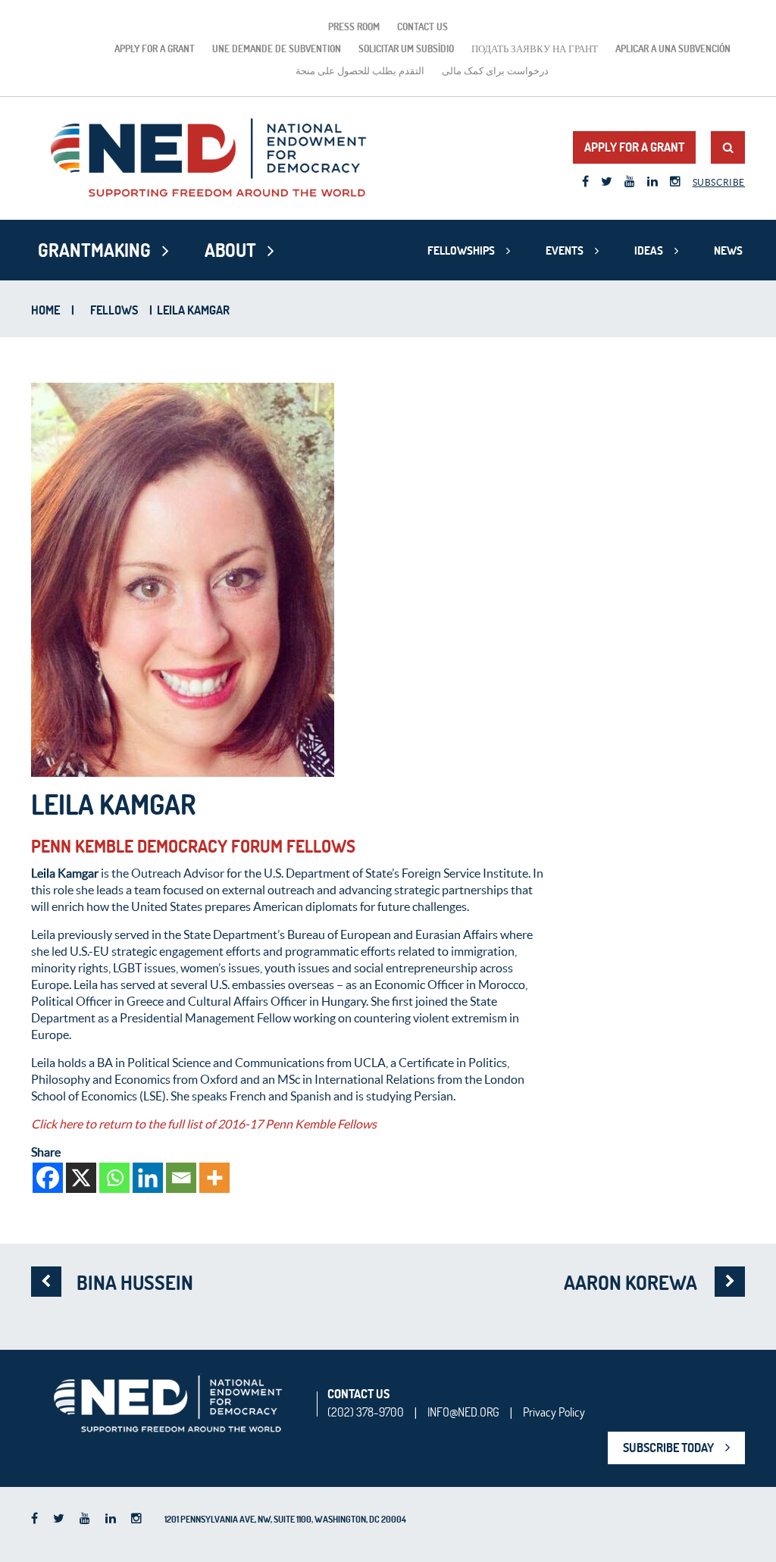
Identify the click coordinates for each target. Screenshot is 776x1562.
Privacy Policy (554, 1412)
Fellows (114, 310)
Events (565, 250)
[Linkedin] (148, 1178)
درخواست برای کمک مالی (495, 70)
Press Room (354, 26)
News (728, 250)
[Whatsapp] (114, 1178)
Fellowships (461, 250)
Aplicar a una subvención (673, 48)
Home (45, 310)
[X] (81, 1178)
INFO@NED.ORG (463, 1412)
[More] (214, 1178)
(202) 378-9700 (365, 1412)
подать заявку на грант (534, 48)
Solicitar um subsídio (406, 48)
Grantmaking (94, 250)
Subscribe (719, 182)
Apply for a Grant (154, 48)
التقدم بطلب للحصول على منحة (360, 70)
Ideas (648, 250)
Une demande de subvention (276, 48)
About (230, 250)
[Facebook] (48, 1178)
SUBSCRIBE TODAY (668, 1447)
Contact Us (422, 26)
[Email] (181, 1178)
